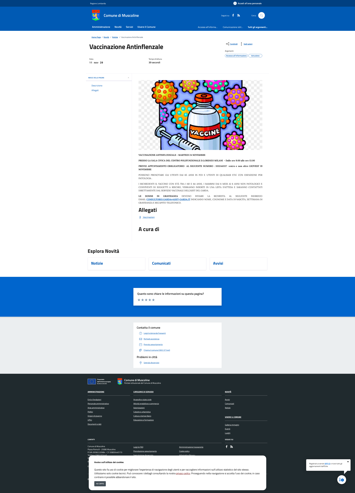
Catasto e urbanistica (142, 411)
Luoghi (227, 433)
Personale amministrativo (98, 403)
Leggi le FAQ (138, 447)
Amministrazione (96, 391)
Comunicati (229, 403)
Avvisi (227, 399)
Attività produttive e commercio (146, 403)
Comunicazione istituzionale (234, 27)
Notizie (115, 37)
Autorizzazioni (139, 407)
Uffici (90, 420)
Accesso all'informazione (209, 27)
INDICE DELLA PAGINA (96, 77)
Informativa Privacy (187, 455)
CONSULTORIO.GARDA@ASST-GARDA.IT (168, 199)
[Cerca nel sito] (261, 15)
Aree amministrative (96, 407)
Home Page (96, 37)
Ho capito (100, 483)
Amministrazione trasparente (191, 447)
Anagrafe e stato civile (142, 399)
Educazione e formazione (143, 420)
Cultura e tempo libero (142, 415)
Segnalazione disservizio (143, 455)
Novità (106, 37)
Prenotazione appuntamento (145, 451)
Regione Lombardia (98, 3)
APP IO (327, 463)
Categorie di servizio (143, 391)
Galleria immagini (232, 424)
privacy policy (183, 473)
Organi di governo (95, 415)
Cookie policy (184, 451)
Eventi (227, 428)
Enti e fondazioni (94, 399)
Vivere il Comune (233, 417)
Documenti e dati (94, 424)
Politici (90, 411)
